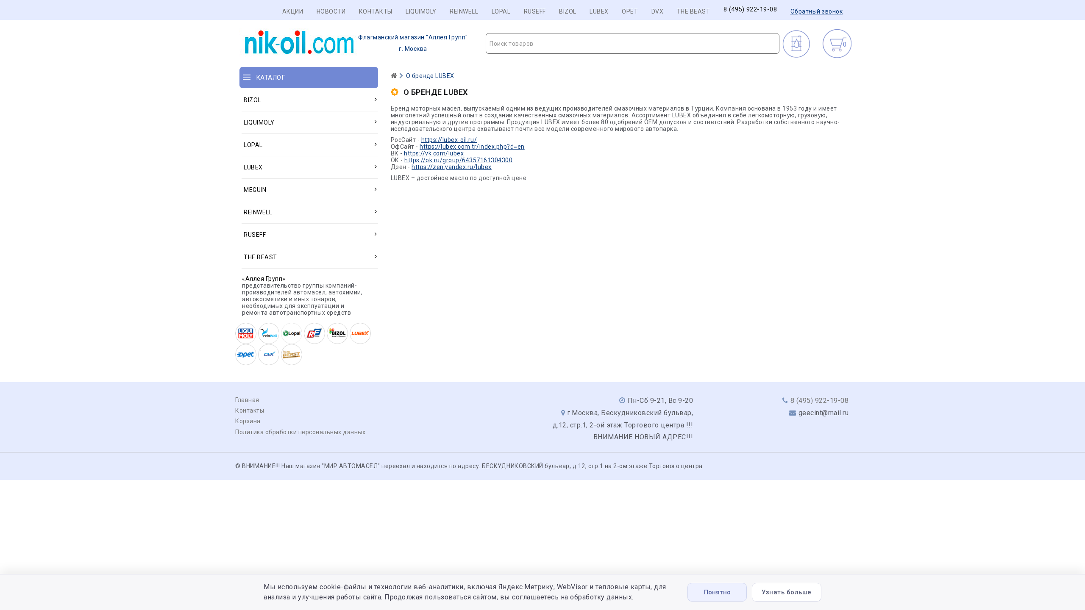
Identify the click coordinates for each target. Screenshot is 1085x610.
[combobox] (632, 43)
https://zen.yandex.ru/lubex (452, 167)
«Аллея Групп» (264, 278)
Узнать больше (787, 592)
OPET (630, 11)
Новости (331, 11)
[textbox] (632, 43)
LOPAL (501, 11)
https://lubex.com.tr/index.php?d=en (472, 146)
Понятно (717, 592)
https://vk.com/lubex (434, 153)
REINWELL (464, 11)
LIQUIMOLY (421, 11)
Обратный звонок (816, 11)
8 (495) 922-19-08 (750, 9)
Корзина (248, 421)
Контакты (375, 11)
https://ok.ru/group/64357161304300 (458, 160)
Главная (247, 399)
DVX (657, 11)
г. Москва (413, 43)
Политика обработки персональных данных (300, 432)
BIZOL (567, 11)
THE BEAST (693, 11)
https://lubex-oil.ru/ (449, 139)
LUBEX (599, 11)
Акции (292, 11)
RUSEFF (535, 11)
